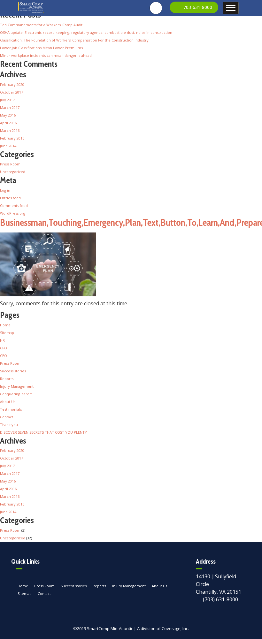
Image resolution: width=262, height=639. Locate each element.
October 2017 (11, 92)
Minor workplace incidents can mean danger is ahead (46, 55)
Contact (6, 417)
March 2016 (9, 130)
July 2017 (7, 99)
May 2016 (8, 115)
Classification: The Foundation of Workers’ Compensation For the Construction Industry (74, 40)
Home (5, 325)
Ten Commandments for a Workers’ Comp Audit (41, 24)
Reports (6, 378)
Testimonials (11, 409)
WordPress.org (12, 213)
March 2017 (9, 107)
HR (2, 340)
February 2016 (12, 138)
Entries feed (10, 197)
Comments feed (14, 205)
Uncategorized (12, 171)
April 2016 (8, 122)
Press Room (10, 164)
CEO (3, 355)
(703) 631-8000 (220, 599)
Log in (5, 190)
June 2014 (8, 145)
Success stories (13, 371)
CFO (3, 348)
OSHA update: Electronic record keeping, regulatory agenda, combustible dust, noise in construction (86, 32)
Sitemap (7, 332)
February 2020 (12, 84)
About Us (7, 401)
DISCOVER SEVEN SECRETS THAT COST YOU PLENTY (43, 432)
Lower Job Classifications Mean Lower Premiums (41, 47)
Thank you (9, 424)
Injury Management (17, 386)
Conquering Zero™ (16, 394)
